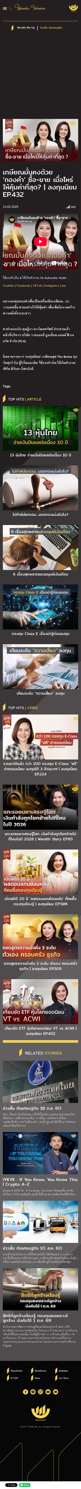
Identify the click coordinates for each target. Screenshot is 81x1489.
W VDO (14, 1378)
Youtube (8, 285)
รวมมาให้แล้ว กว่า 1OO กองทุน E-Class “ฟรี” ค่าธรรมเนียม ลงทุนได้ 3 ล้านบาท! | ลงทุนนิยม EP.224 (40, 769)
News (37, 1378)
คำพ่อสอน (63, 1371)
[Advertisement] (40, 76)
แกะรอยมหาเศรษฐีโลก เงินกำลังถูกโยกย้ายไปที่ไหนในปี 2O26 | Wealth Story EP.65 (40, 836)
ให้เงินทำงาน (40, 1371)
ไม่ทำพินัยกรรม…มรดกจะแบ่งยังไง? (40, 514)
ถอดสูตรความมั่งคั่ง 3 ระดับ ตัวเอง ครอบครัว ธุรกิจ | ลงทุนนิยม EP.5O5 (40, 966)
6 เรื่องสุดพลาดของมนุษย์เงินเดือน (40, 574)
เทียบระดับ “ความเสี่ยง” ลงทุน (40, 693)
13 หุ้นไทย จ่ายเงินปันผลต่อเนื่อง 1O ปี (40, 455)
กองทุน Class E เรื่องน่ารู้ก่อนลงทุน (40, 633)
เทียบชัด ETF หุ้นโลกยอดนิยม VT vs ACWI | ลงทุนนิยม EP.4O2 (40, 1031)
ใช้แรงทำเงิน (16, 1371)
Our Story (64, 1378)
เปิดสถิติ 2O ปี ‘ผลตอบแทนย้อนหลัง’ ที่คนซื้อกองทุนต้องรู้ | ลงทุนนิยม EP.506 (40, 901)
